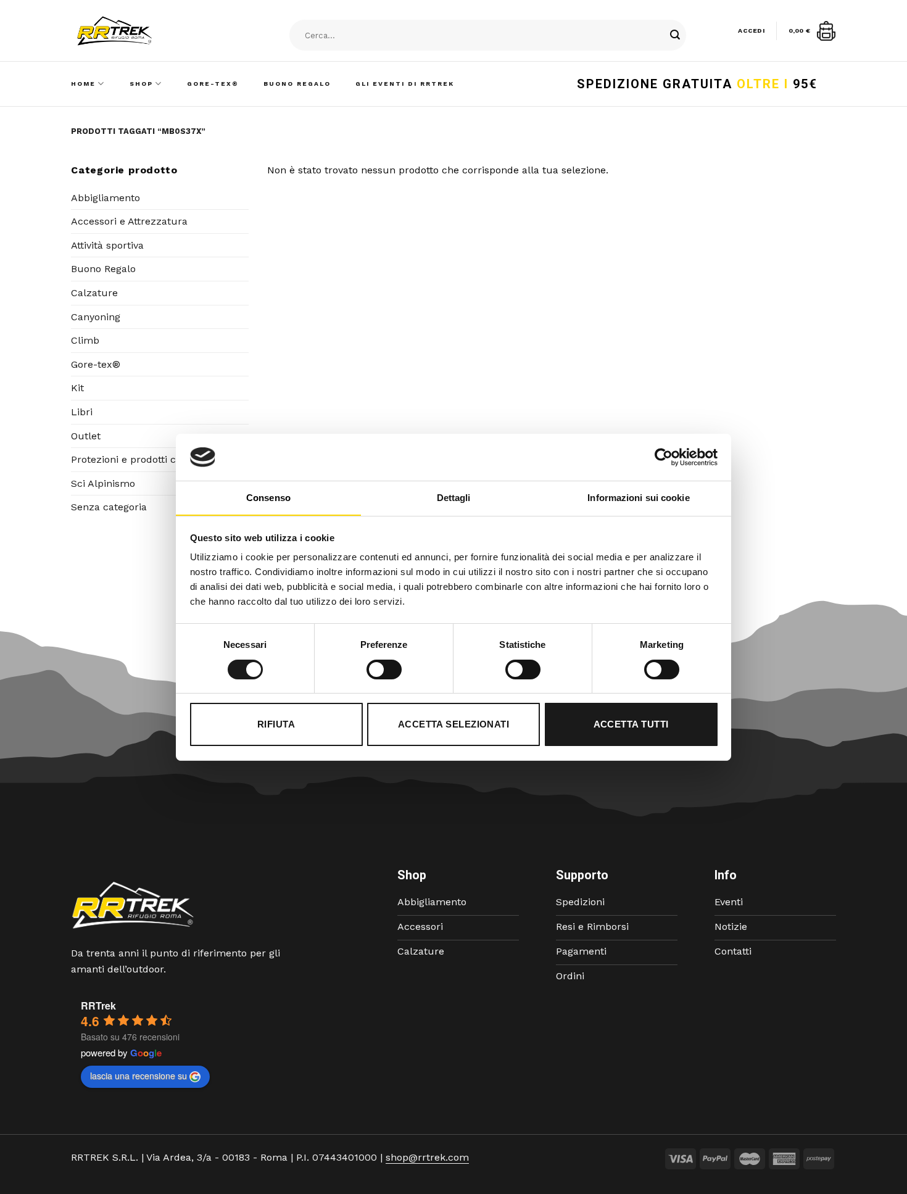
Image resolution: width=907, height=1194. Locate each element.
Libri (82, 412)
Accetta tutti (631, 724)
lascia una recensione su (138, 1075)
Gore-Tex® (213, 83)
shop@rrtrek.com (427, 1157)
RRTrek (98, 1005)
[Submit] (675, 35)
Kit (77, 388)
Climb (85, 340)
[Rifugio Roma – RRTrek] (145, 31)
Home (83, 83)
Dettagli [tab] (454, 497)
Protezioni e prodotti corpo (134, 459)
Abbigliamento (105, 198)
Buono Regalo (297, 83)
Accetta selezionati (454, 724)
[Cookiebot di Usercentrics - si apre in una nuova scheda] (664, 457)
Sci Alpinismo (103, 483)
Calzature (94, 293)
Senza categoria (109, 507)
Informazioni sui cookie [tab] (638, 497)
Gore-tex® (95, 364)
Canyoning (95, 317)
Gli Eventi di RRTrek (404, 83)
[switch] (384, 669)
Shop (141, 83)
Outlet (86, 436)
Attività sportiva (107, 245)
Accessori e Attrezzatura (129, 221)
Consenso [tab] (268, 497)
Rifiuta (276, 724)
